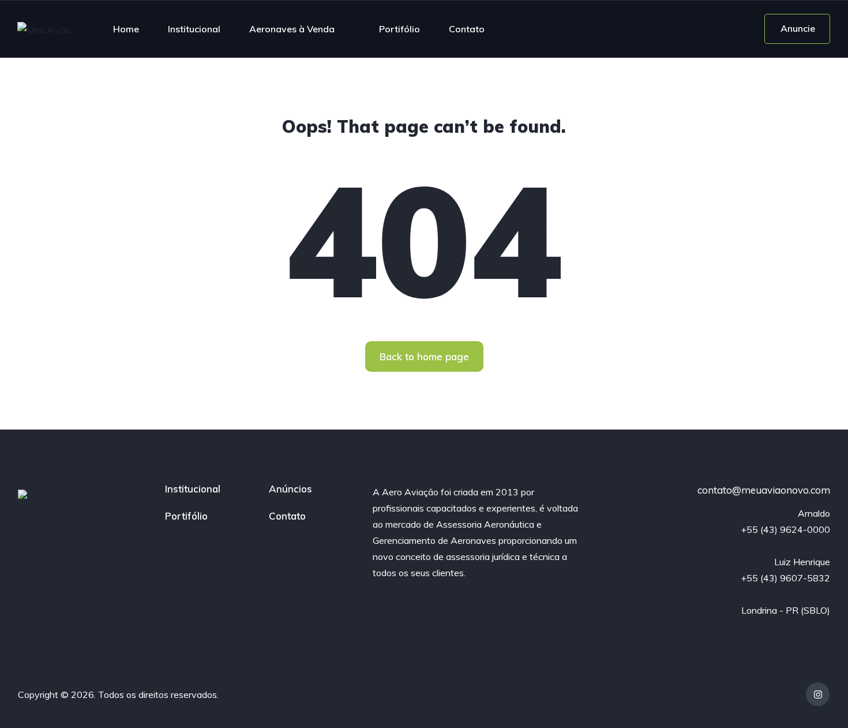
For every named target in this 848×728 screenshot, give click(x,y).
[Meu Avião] (44, 29)
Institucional (194, 29)
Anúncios (290, 489)
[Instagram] (818, 694)
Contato (467, 29)
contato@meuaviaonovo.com (763, 490)
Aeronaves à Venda (292, 29)
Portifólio (399, 29)
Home (126, 29)
